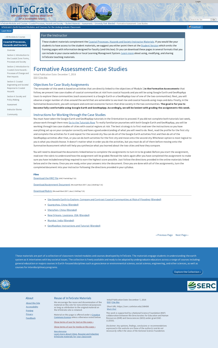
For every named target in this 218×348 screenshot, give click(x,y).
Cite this (43, 77)
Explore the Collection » (187, 271)
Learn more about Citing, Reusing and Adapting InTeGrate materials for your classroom (76, 335)
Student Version (149, 45)
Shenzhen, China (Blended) (62, 209)
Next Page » (181, 235)
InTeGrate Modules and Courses (13, 23)
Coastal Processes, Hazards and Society (46, 23)
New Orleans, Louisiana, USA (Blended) (69, 215)
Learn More (6, 31)
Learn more (127, 53)
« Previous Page (164, 235)
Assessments (87, 23)
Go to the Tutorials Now (82, 122)
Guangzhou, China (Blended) (63, 204)
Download (195, 27)
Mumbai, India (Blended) (61, 220)
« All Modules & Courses (15, 37)
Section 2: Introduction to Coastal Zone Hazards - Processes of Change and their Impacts (18, 71)
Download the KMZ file (46, 178)
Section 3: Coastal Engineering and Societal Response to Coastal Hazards (17, 86)
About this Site (33, 303)
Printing (29, 310)
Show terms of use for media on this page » (75, 326)
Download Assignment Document (52, 184)
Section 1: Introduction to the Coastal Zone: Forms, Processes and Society (18, 58)
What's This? (111, 309)
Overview (11, 50)
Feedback (31, 318)
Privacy (29, 314)
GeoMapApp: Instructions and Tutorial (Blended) (74, 225)
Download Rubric (43, 191)
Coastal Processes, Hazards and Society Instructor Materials (121, 41)
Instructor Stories (14, 109)
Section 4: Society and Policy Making (16, 98)
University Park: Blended (105, 23)
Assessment (12, 104)
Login (198, 2)
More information (60, 331)
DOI (35, 77)
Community (12, 114)
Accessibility (32, 306)
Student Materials (72, 23)
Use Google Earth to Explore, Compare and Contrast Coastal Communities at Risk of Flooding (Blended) (104, 199)
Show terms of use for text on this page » (74, 322)
